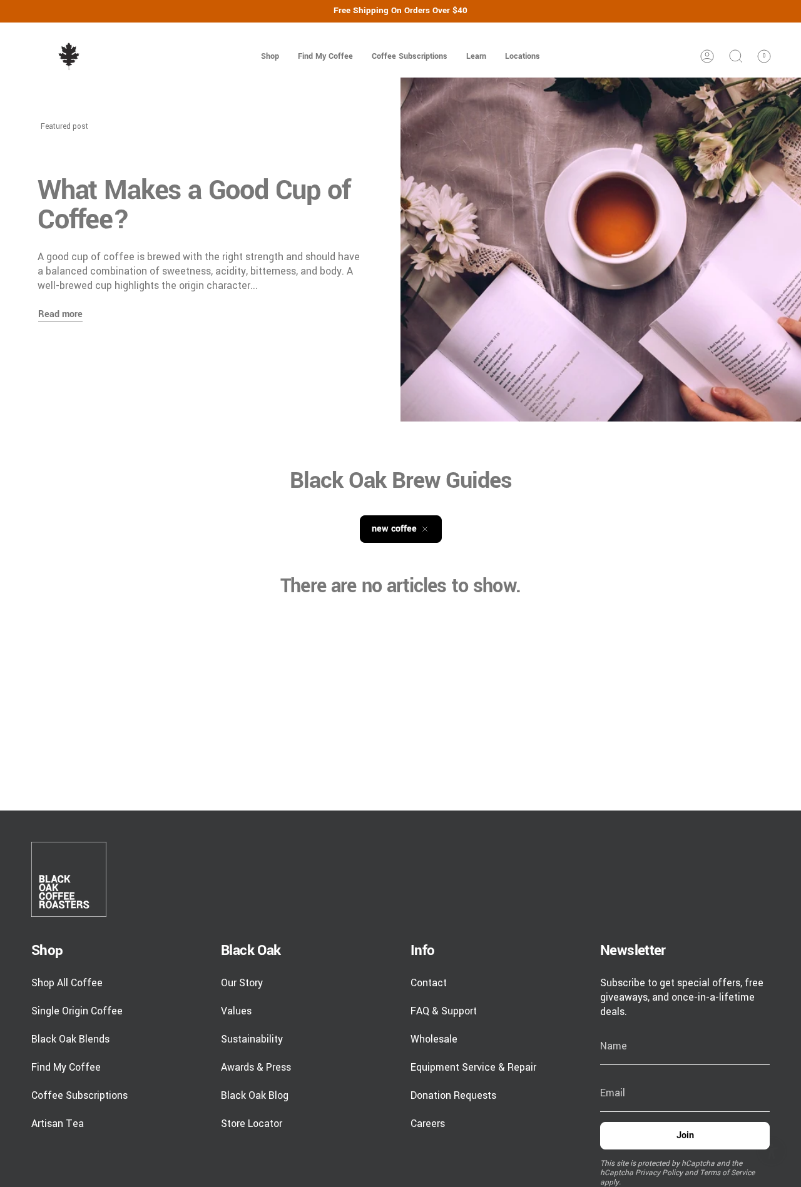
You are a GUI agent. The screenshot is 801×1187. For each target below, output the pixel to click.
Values (236, 1011)
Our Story (242, 983)
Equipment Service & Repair (473, 1067)
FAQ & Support (444, 1011)
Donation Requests (453, 1095)
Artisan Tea (57, 1123)
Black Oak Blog (254, 1095)
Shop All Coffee (67, 983)
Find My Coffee (66, 1067)
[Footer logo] (68, 879)
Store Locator (251, 1123)
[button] (270, 56)
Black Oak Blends (70, 1039)
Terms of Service (727, 1173)
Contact (429, 983)
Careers (428, 1123)
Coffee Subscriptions (79, 1095)
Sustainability (252, 1039)
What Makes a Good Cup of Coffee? (194, 205)
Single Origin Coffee (77, 1011)
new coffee (394, 528)
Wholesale (434, 1039)
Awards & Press (256, 1067)
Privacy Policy (659, 1173)
